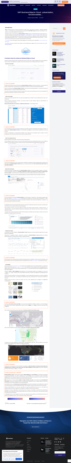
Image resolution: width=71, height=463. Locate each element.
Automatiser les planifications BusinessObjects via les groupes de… (61, 54)
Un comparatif (7, 40)
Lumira (34, 34)
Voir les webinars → (57, 77)
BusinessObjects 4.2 (16, 265)
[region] (12, 455)
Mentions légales (37, 461)
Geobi (22, 267)
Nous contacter (35, 426)
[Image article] (54, 54)
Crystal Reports (29, 34)
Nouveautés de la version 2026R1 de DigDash (60, 60)
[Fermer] (22, 450)
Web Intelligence (22, 34)
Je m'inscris (65, 1)
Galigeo (18, 267)
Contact (43, 461)
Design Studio (39, 34)
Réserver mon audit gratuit (58, 43)
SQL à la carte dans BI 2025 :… (61, 65)
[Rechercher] (64, 28)
